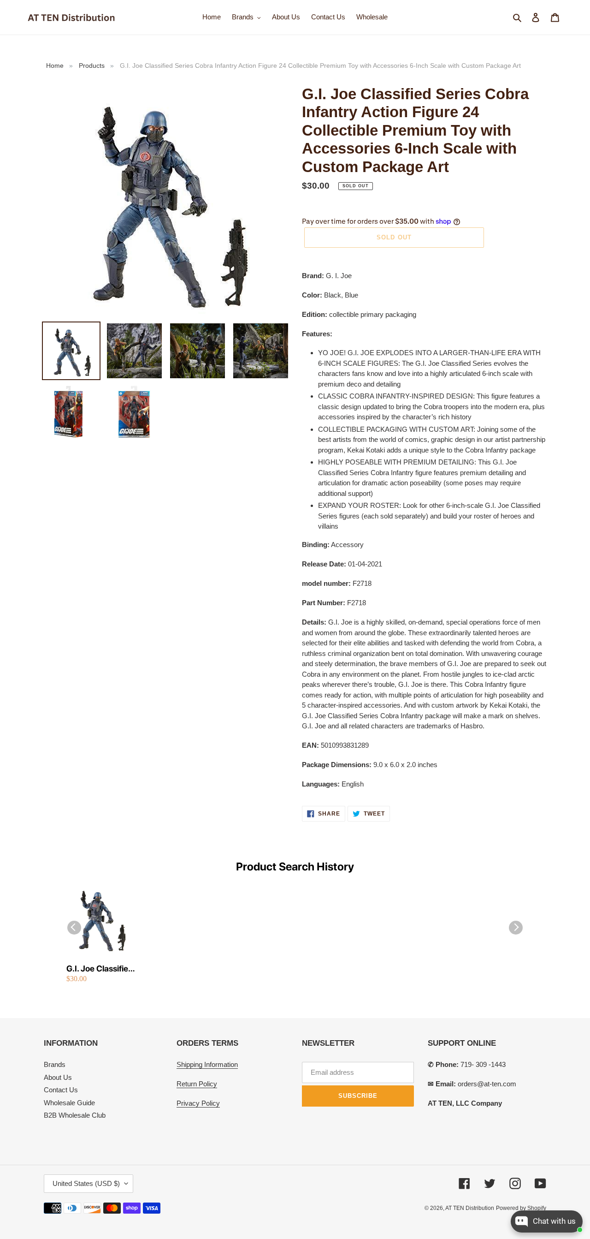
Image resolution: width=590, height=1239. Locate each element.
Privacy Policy (198, 1103)
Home (55, 65)
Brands (54, 1064)
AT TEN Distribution (469, 1208)
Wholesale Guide (69, 1103)
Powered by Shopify (521, 1208)
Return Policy (197, 1084)
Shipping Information (207, 1064)
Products (92, 65)
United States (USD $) (86, 1183)
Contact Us (61, 1090)
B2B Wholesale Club (75, 1115)
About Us (58, 1077)
